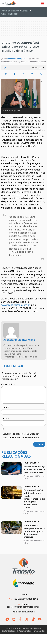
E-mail (5, 418)
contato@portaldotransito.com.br (23, 606)
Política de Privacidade (23, 611)
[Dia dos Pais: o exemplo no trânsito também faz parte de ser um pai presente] (11, 527)
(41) (30, 599)
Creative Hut (39, 631)
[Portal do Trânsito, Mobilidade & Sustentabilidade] (23, 566)
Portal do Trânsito (10, 10)
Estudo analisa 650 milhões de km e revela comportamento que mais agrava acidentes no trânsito (34, 499)
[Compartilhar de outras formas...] (41, 73)
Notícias (25, 10)
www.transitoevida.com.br (15, 304)
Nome (5, 407)
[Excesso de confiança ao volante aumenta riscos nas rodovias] (11, 468)
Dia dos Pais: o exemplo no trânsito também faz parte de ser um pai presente (34, 531)
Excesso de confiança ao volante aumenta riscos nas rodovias (34, 469)
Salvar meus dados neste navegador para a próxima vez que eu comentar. (21, 435)
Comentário (8, 384)
